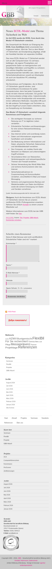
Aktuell (14, 418)
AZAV (7, 339)
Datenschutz (45, 16)
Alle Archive (10, 408)
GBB (19, 558)
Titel (21, 217)
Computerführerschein (11, 460)
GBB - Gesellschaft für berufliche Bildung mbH (18, 11)
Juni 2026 (9, 389)
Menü (4, 3)
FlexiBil (38, 338)
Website (9, 280)
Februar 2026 (11, 401)
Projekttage (11, 347)
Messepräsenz (20, 344)
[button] (49, 3)
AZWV (13, 338)
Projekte (26, 217)
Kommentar (11, 243)
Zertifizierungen (9, 471)
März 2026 (10, 398)
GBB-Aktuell (34, 217)
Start (6, 418)
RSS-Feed (12, 312)
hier (20, 214)
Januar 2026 (10, 405)
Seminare (9, 361)
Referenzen (27, 347)
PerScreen (7, 467)
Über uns (20, 423)
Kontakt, (17, 560)
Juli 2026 (9, 386)
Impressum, (25, 560)
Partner (34, 345)
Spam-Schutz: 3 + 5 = (14, 288)
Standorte (45, 418)
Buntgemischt (24, 338)
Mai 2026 (9, 392)
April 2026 (9, 395)
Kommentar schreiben (13, 220)
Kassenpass (8, 464)
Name (9, 265)
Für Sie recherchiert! (16, 341)
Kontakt (36, 16)
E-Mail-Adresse (12, 273)
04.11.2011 (10, 217)
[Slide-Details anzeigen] (26, 22)
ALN (5, 457)
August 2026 (10, 383)
